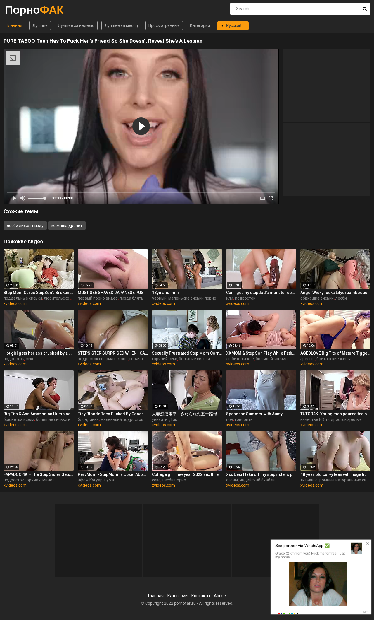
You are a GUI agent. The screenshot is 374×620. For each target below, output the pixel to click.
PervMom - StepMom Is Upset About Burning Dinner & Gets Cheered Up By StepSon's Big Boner (113, 474)
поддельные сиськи (23, 298)
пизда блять (131, 298)
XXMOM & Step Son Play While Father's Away (261, 353)
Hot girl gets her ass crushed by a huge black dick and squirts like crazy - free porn (39, 353)
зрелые (307, 358)
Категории (200, 25)
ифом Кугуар (90, 480)
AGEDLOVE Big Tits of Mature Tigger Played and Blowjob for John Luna (335, 353)
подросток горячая (22, 480)
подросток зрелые (344, 419)
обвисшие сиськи (317, 298)
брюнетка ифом (19, 419)
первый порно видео (98, 298)
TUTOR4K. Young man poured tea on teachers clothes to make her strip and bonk (335, 413)
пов (229, 419)
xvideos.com (15, 303)
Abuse (220, 595)
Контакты (200, 595)
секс (30, 358)
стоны (232, 480)
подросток (245, 298)
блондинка (88, 419)
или (229, 298)
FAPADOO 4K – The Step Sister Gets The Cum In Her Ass (39, 474)
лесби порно (174, 480)
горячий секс (164, 358)
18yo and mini (165, 292)
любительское (240, 358)
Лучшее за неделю (76, 25)
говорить (244, 419)
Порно (20, 10)
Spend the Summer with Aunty (254, 413)
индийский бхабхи (257, 480)
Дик (173, 419)
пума (109, 480)
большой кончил (272, 358)
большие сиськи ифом (57, 419)
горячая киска (143, 358)
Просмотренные (164, 25)
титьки (307, 480)
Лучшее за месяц (121, 25)
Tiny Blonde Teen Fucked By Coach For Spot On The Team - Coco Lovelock (113, 413)
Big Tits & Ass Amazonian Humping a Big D (39, 413)
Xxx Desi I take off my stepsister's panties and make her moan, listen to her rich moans (261, 474)
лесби (341, 298)
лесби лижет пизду (25, 225)
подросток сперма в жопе (103, 358)
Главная (14, 25)
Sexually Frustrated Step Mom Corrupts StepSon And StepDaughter (187, 353)
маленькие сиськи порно (192, 298)
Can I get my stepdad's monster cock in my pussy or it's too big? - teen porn (261, 292)
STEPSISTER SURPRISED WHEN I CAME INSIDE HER (113, 353)
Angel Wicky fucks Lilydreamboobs (333, 292)
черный (159, 298)
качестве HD (312, 419)
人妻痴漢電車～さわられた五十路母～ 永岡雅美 (187, 413)
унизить (159, 419)
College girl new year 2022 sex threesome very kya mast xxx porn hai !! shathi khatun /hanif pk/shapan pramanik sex (187, 474)
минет (48, 480)
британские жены (333, 358)
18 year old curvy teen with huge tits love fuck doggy (335, 474)
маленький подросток (122, 419)
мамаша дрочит (66, 225)
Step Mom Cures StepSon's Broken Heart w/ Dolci (39, 292)
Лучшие (40, 25)
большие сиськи (194, 358)
